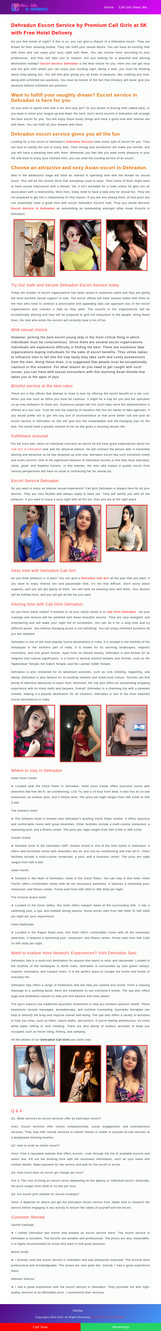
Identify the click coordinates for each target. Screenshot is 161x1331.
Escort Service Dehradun (59, 63)
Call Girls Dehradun (121, 611)
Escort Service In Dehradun (33, 208)
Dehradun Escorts (79, 141)
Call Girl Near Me (133, 7)
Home (109, 7)
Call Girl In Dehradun (26, 449)
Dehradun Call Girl (95, 578)
